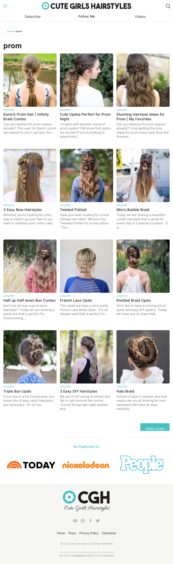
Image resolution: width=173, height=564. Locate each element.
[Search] (168, 6)
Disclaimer (109, 533)
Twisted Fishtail (73, 210)
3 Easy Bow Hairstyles (22, 210)
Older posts (155, 428)
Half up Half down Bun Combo (29, 300)
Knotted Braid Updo (133, 300)
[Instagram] (83, 521)
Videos (140, 16)
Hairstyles (8, 109)
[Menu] (5, 6)
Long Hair (121, 109)
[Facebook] (90, 521)
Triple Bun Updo (17, 391)
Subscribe (33, 16)
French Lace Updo (76, 300)
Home (10, 31)
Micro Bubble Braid (132, 210)
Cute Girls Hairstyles (86, 6)
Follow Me (86, 16)
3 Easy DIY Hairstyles (78, 391)
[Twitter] (98, 521)
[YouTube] (75, 521)
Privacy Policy (89, 533)
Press (72, 533)
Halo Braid (125, 391)
